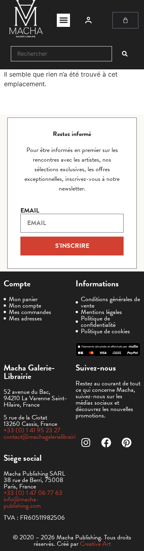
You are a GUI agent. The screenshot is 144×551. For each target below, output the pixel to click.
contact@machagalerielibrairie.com (47, 437)
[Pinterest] (126, 443)
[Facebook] (106, 443)
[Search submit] (125, 54)
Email (29, 210)
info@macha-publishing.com (22, 502)
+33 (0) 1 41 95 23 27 (32, 430)
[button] (63, 20)
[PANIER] (125, 20)
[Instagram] (86, 443)
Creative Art (95, 544)
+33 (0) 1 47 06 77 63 (33, 493)
